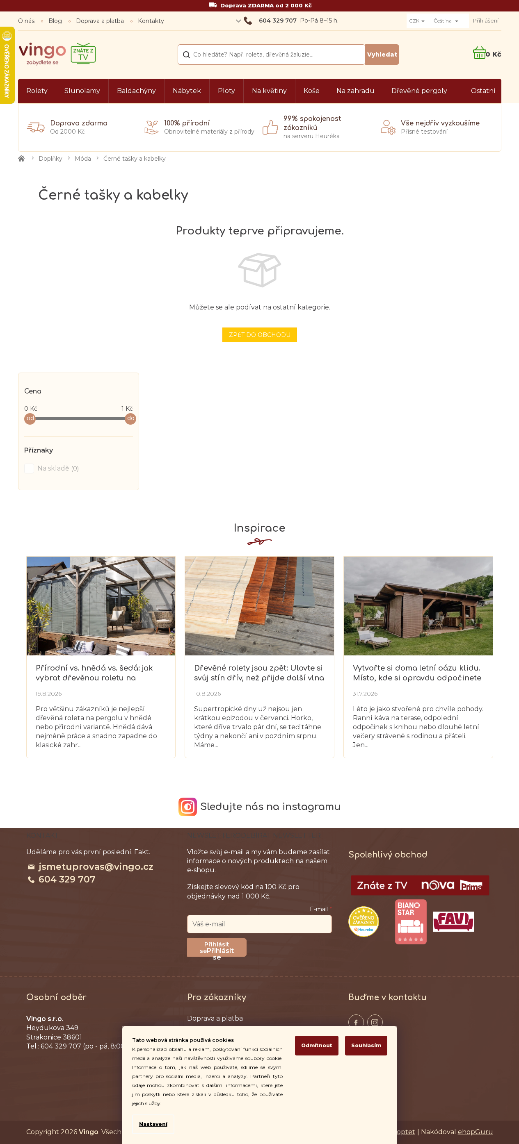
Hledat (382, 54)
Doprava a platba (100, 21)
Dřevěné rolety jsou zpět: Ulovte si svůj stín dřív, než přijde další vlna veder (259, 673)
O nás (26, 21)
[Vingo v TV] (420, 885)
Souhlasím (366, 1045)
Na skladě (57, 468)
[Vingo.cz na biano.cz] (410, 922)
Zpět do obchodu (259, 335)
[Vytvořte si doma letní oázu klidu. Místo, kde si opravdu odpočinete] (418, 605)
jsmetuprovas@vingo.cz (96, 866)
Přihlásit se (220, 952)
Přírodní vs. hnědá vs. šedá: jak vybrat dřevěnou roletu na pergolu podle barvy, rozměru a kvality (97, 673)
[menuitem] (37, 91)
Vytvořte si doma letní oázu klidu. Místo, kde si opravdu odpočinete (417, 673)
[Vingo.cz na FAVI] (453, 922)
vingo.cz (356, 1022)
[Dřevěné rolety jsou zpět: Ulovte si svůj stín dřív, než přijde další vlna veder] (259, 605)
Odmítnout (316, 1045)
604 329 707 (67, 879)
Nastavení (153, 1124)
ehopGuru (475, 1132)
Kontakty (151, 21)
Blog (55, 21)
